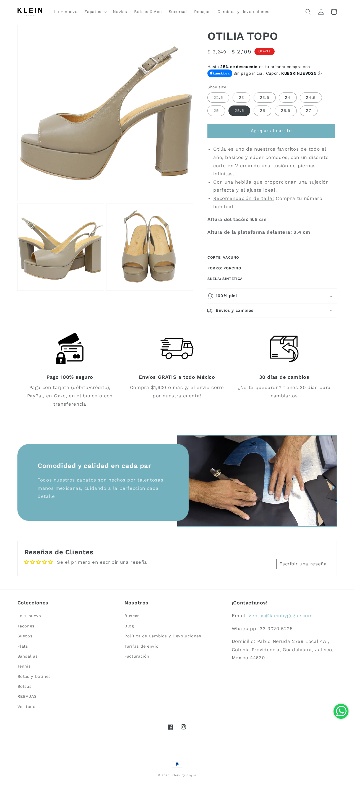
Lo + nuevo (29, 615)
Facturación (136, 656)
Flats (22, 646)
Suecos (25, 636)
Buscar (131, 615)
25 (216, 110)
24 (287, 97)
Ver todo (26, 706)
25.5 (239, 110)
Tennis (24, 666)
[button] (95, 12)
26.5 (285, 110)
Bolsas (24, 686)
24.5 (311, 97)
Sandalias (27, 656)
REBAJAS (27, 696)
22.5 (218, 97)
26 (262, 110)
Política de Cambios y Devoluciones (162, 636)
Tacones (26, 626)
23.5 (264, 97)
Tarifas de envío (141, 646)
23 (241, 97)
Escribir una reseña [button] (303, 563)
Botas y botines (34, 676)
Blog (129, 626)
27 (308, 110)
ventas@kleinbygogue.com (281, 615)
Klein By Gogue (184, 775)
